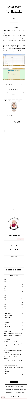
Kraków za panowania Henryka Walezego (13, 333)
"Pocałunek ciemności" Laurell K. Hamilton (13, 360)
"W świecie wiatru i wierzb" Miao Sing (12, 354)
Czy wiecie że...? (7, 352)
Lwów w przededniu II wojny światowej (13, 350)
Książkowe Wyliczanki (14, 8)
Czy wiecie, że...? (8, 363)
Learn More (13, 396)
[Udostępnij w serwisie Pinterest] (20, 100)
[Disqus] (14, 152)
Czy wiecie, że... (7, 339)
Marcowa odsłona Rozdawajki (10, 365)
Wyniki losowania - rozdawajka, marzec (12, 341)
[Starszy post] (24, 209)
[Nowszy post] (3, 209)
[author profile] (14, 107)
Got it (19, 396)
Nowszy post (10, 115)
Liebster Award (7, 331)
